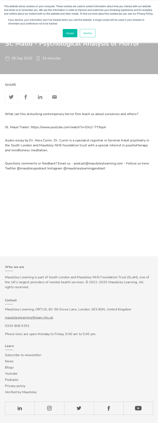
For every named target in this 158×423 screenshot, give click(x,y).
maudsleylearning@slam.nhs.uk (29, 317)
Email (54, 97)
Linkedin (40, 97)
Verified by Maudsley (21, 392)
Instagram (49, 408)
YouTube (138, 408)
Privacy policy (15, 386)
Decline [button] (87, 33)
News (9, 361)
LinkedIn (20, 408)
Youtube (11, 373)
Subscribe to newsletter (23, 355)
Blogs (9, 367)
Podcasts (12, 380)
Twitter (11, 97)
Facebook (26, 97)
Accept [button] (70, 33)
